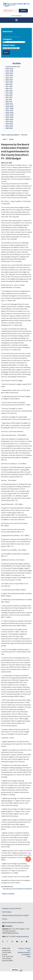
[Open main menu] (16, 20)
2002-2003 (9, 119)
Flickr (26, 941)
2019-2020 (9, 82)
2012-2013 (9, 97)
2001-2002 (9, 121)
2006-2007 (9, 110)
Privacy (21, 948)
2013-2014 (9, 95)
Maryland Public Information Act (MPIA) (15, 915)
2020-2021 (9, 80)
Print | (4, 139)
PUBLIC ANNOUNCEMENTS (10, 135)
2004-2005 (9, 115)
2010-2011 (9, 102)
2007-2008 (9, 108)
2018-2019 (9, 84)
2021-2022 (9, 77)
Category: (7, 39)
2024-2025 (9, 71)
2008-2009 (9, 106)
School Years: (9, 45)
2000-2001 (9, 124)
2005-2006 (9, 113)
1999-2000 (9, 126)
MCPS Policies (6, 912)
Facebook (2, 941)
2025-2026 (9, 69)
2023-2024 (9, 73)
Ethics (29, 956)
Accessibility (26, 954)
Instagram (12, 941)
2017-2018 (9, 86)
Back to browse (8, 894)
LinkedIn (21, 941)
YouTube (17, 941)
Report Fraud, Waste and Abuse (13, 922)
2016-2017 (9, 88)
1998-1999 (9, 128)
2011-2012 (9, 99)
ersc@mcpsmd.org (22, 936)
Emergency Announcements (11, 908)
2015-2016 (9, 91)
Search (23, 10)
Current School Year (13, 66)
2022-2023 (9, 75)
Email (11, 139)
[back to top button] (28, 859)
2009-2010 (9, 104)
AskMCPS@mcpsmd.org (10, 933)
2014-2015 (9, 93)
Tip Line (4, 919)
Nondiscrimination (24, 952)
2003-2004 (9, 117)
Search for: (8, 32)
